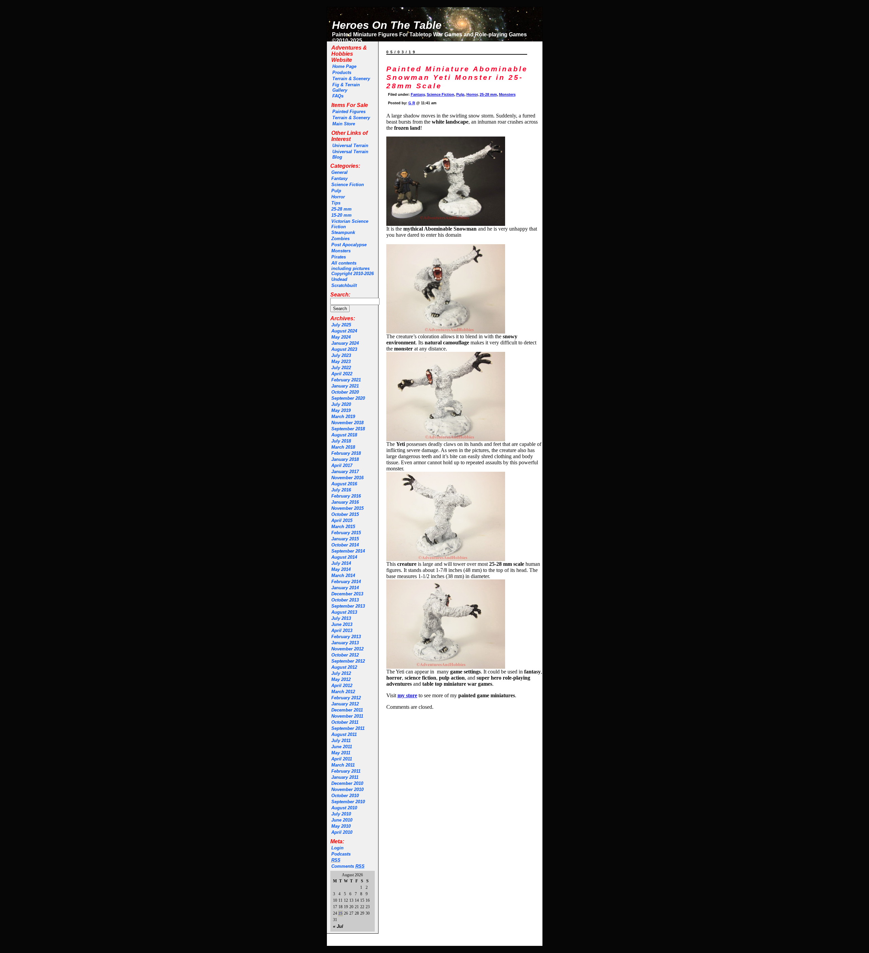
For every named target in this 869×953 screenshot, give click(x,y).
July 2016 (341, 489)
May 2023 (341, 361)
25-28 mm (341, 209)
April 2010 (341, 832)
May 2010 (341, 826)
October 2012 (345, 655)
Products (341, 72)
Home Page (344, 66)
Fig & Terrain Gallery (346, 87)
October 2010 (345, 795)
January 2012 (345, 703)
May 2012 (341, 679)
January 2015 (345, 538)
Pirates (338, 256)
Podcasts (341, 854)
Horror (338, 196)
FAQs (338, 95)
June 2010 (341, 820)
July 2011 (341, 740)
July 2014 (341, 563)
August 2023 (344, 349)
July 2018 (341, 441)
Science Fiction (347, 184)
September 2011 (348, 728)
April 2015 (341, 520)
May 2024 (341, 337)
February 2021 (346, 379)
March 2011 (343, 765)
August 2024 (344, 331)
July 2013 (341, 618)
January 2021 (345, 386)
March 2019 (343, 416)
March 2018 (343, 447)
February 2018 (346, 453)
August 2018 (344, 434)
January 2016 (345, 502)
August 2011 (344, 734)
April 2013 (341, 630)
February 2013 (346, 636)
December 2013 (347, 593)
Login (337, 847)
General (339, 172)
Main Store (343, 123)
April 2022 (341, 373)
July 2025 (341, 324)
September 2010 (348, 801)
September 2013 (348, 606)
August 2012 (344, 667)
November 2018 (347, 422)
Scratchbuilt (344, 285)
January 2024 (345, 343)
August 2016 (344, 483)
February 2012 (346, 697)
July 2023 (341, 355)
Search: (340, 295)
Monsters (341, 250)
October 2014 (345, 544)
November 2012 (347, 648)
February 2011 (345, 771)
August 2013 (344, 612)
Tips (335, 202)
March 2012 (343, 691)
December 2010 (347, 783)
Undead (339, 279)
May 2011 (340, 752)
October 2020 (345, 392)
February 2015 (346, 532)
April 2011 (341, 758)
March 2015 (343, 526)
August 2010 (344, 807)
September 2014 (348, 551)
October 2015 (345, 514)
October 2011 (344, 722)
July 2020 (341, 404)
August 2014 (344, 557)
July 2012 (341, 673)
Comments (348, 866)
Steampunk (343, 232)
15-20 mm (341, 215)
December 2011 (347, 710)
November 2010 (347, 789)
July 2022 (341, 367)
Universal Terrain (350, 145)
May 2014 (341, 569)
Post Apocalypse (349, 244)
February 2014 (346, 581)
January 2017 (345, 471)
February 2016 (346, 496)
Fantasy (339, 178)
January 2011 (344, 777)
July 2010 (341, 813)
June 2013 (341, 624)
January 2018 (345, 459)
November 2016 (347, 477)
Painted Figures (349, 111)
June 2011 (341, 746)
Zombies (340, 238)
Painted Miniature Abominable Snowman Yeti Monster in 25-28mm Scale (457, 77)
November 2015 (347, 508)
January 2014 (345, 587)
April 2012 (341, 685)
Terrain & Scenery (351, 78)
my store (407, 695)
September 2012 (348, 661)
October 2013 (345, 600)
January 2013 (345, 642)
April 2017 (341, 465)
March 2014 (343, 575)
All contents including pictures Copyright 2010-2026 (352, 268)
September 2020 (348, 398)
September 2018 (348, 428)
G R (411, 103)
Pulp (336, 190)
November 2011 (347, 716)
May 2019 (341, 410)
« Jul (338, 926)
